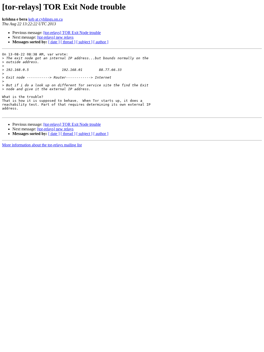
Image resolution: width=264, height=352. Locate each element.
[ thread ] (68, 42)
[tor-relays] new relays (55, 37)
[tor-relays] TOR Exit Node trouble (72, 32)
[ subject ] (84, 42)
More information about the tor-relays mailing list (42, 145)
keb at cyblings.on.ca (45, 19)
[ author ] (100, 42)
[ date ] (54, 42)
